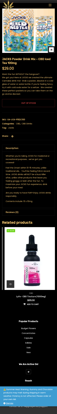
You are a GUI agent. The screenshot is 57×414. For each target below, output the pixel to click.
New (29, 352)
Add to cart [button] (30, 304)
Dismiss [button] (9, 403)
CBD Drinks (27, 123)
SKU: (4, 119)
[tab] (28, 148)
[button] (50, 5)
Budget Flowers (28, 328)
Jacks (11, 127)
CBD (18, 123)
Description (12, 148)
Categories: (8, 123)
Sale (29, 347)
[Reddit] (28, 371)
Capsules (28, 338)
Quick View (8, 284)
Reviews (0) (12, 212)
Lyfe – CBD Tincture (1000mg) (28, 296)
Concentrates (28, 333)
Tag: (4, 127)
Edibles (28, 342)
